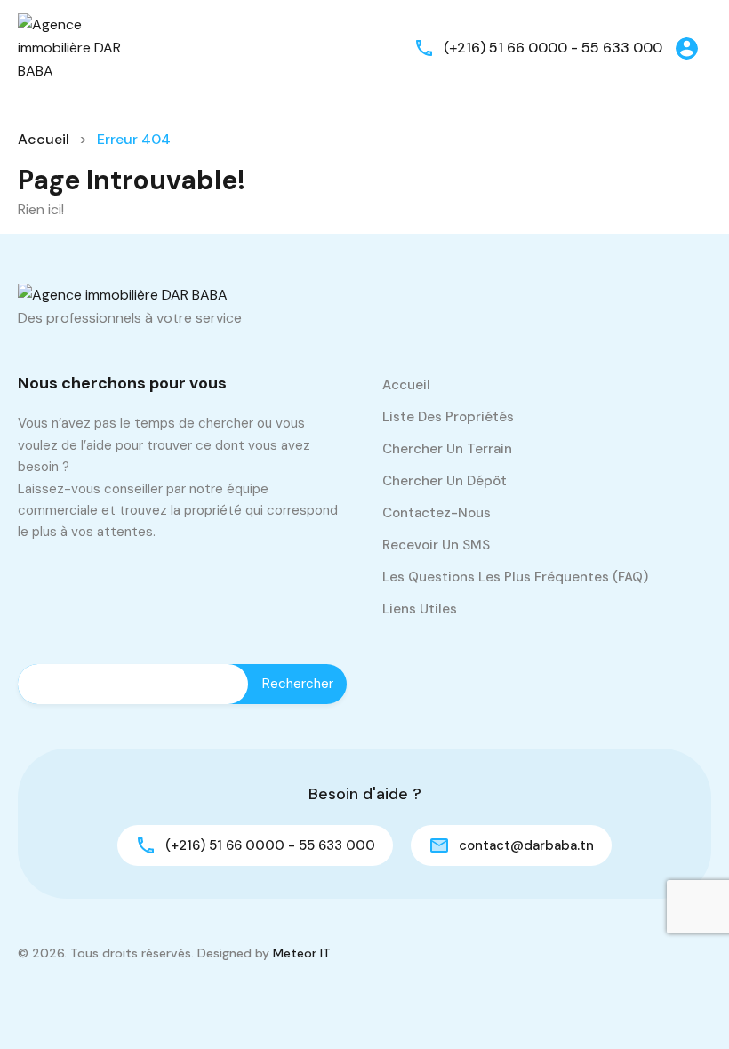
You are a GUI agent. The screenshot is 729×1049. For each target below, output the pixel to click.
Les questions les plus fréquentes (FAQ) (515, 577)
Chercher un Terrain (447, 449)
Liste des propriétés (448, 417)
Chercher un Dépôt (444, 481)
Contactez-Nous (436, 513)
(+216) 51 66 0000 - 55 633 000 (553, 47)
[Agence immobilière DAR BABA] (71, 46)
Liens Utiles (419, 609)
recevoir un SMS (436, 545)
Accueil (43, 139)
